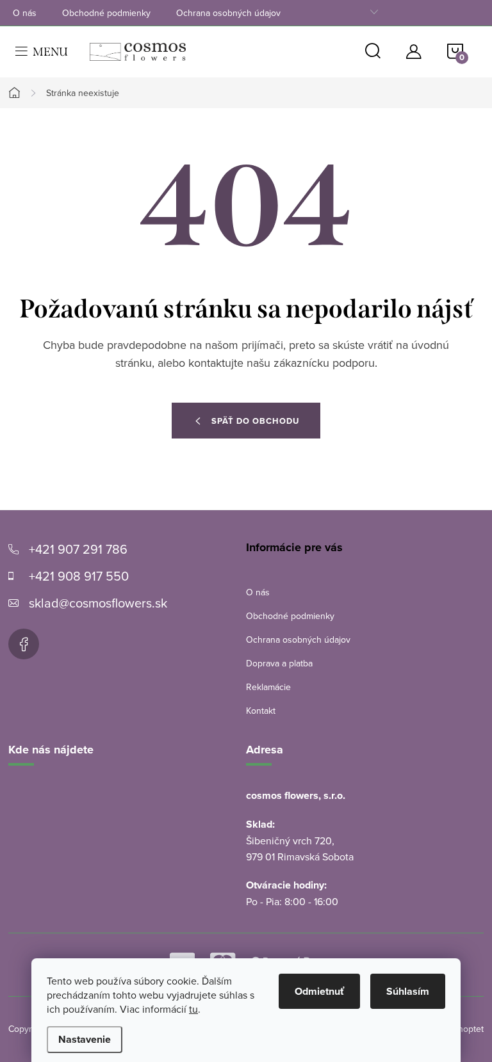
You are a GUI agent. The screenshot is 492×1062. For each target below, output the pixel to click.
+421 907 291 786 (78, 549)
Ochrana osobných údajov (228, 12)
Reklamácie (268, 686)
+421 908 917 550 (79, 576)
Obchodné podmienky (106, 12)
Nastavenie (84, 1039)
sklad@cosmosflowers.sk (98, 602)
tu (193, 1009)
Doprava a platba (279, 663)
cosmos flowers (23, 644)
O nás (25, 12)
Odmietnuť (319, 991)
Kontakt (260, 710)
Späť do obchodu (255, 421)
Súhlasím (407, 991)
